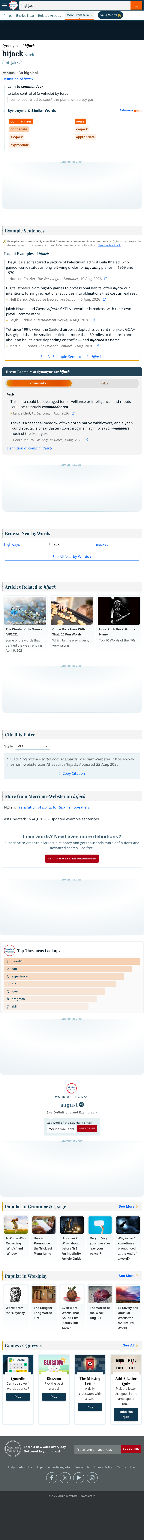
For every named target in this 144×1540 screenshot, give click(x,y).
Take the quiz (126, 1414)
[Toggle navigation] (4, 5)
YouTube (78, 1477)
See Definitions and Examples (70, 1112)
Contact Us (82, 1467)
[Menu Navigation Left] (4, 15)
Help (12, 1467)
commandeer (39, 383)
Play (17, 1397)
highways (12, 544)
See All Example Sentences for (70, 356)
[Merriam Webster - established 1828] (13, 5)
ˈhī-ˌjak (11, 62)
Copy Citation (73, 773)
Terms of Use (126, 1467)
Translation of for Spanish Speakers (53, 807)
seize (104, 383)
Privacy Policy (104, 1467)
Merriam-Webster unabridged (72, 858)
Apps (40, 1467)
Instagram (92, 1477)
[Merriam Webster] (71, 1088)
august (69, 1104)
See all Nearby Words (71, 556)
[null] (81, 1104)
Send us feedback (109, 245)
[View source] (106, 278)
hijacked (102, 544)
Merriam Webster (13, 1448)
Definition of (17, 78)
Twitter (65, 1477)
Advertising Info (59, 1467)
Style (8, 746)
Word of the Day (71, 1096)
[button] (79, 15)
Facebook (51, 1477)
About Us (26, 1467)
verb (29, 54)
